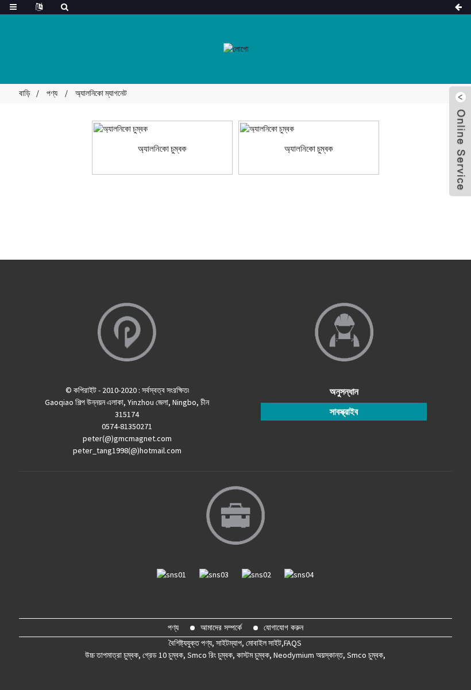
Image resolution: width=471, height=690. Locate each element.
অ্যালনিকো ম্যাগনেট (101, 93)
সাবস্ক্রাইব (344, 411)
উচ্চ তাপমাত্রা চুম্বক (111, 655)
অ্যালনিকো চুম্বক (162, 149)
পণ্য (52, 93)
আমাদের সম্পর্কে (221, 627)
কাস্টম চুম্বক (253, 655)
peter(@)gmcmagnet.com (127, 438)
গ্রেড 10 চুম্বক (162, 655)
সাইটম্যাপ (229, 643)
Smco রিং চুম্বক (210, 655)
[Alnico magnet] (162, 128)
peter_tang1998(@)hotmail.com (127, 450)
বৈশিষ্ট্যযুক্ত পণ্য (190, 643)
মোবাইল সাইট (263, 643)
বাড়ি (24, 93)
